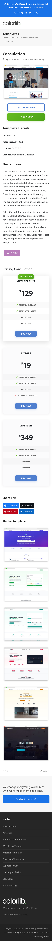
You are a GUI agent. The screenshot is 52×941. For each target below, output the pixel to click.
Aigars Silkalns (12, 59)
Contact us (8, 878)
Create (43, 771)
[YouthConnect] (26, 742)
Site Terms (31, 932)
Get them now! (36, 7)
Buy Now (28, 116)
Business (29, 59)
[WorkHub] (26, 703)
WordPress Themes (12, 846)
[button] (48, 23)
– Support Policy (13, 872)
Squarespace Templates (15, 839)
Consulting (39, 59)
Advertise (7, 832)
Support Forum (10, 865)
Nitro (6, 771)
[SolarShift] (26, 584)
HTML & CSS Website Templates (24, 37)
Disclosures (44, 932)
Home (5, 37)
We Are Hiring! (10, 885)
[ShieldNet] (26, 663)
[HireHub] (26, 544)
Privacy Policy (19, 932)
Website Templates (12, 852)
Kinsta (46, 936)
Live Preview (28, 107)
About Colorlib (10, 826)
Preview (14, 253)
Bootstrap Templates (13, 859)
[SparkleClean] (26, 623)
